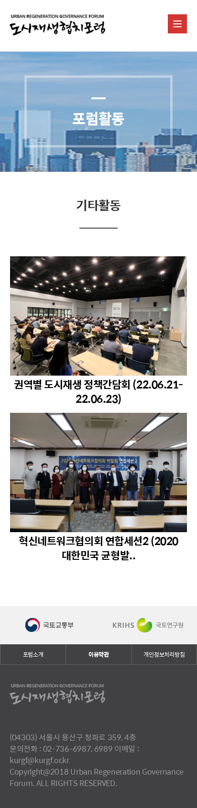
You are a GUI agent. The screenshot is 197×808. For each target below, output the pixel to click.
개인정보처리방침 (164, 654)
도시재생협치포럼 (57, 25)
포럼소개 (33, 654)
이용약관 (98, 654)
